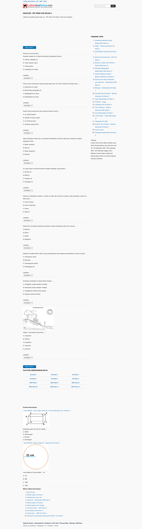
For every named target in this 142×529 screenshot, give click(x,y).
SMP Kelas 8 (54, 382)
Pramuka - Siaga (100, 102)
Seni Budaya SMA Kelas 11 (35, 510)
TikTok (56, 526)
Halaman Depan (28, 523)
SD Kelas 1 (33, 374)
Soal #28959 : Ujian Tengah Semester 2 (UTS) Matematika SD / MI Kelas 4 (47, 410)
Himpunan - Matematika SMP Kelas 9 (38, 500)
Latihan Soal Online (29, 1)
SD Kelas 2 (54, 374)
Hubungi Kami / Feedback (42, 523)
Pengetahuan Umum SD (34, 497)
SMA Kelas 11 (54, 387)
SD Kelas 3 (75, 374)
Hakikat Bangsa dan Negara (35, 505)
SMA (45, 1)
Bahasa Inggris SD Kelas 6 (35, 502)
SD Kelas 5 (54, 378)
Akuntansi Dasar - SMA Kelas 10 (37, 508)
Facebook (33, 526)
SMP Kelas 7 (33, 382)
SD (37, 1)
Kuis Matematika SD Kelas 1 (104, 113)
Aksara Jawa (99, 130)
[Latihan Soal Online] (37, 6)
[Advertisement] (56, 31)
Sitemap (72, 523)
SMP (40, 1)
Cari (113, 6)
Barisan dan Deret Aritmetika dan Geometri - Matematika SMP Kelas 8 (106, 82)
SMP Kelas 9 (75, 382)
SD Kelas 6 (75, 378)
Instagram (40, 526)
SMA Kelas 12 (75, 387)
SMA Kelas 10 (33, 387)
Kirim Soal (55, 523)
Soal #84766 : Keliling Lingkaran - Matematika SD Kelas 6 (42, 443)
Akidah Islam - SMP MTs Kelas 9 (37, 513)
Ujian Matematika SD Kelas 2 (104, 99)
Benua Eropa (31, 492)
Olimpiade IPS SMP (101, 121)
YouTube (50, 526)
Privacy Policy (64, 523)
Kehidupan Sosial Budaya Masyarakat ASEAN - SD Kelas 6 (45, 516)
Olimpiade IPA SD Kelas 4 (103, 104)
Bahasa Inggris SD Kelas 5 (35, 495)
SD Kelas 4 (33, 378)
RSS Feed (79, 523)
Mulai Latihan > (29, 47)
